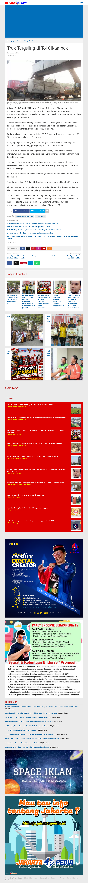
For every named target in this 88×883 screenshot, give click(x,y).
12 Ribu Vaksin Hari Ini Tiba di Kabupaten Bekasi (22, 743)
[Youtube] (43, 248)
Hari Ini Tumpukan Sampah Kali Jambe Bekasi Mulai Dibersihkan (65, 256)
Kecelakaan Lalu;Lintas (24, 216)
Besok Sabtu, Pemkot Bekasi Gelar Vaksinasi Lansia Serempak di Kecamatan (32, 739)
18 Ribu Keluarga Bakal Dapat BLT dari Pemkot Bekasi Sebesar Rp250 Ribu (31, 734)
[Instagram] (38, 248)
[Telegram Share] (30, 263)
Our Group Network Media (13, 880)
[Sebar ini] (9, 263)
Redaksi (54, 878)
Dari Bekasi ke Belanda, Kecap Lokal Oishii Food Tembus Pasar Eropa (13, 299)
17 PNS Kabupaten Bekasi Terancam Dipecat (20, 730)
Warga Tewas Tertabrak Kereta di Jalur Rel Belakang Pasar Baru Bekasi (32, 223)
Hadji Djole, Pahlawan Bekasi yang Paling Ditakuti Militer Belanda (21, 256)
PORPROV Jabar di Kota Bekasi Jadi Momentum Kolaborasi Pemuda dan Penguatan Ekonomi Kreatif (74, 301)
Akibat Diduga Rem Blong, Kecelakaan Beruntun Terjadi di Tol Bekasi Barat (34, 230)
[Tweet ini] (16, 263)
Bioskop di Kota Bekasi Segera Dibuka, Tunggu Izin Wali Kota (27, 747)
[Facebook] (22, 248)
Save (24, 263)
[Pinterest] (33, 248)
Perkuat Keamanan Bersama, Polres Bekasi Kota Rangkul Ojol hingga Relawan (58, 300)
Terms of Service (72, 878)
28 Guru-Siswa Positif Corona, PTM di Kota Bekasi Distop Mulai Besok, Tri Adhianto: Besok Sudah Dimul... (42, 707)
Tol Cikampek (40, 216)
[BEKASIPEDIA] (16, 3)
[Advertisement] (44, 21)
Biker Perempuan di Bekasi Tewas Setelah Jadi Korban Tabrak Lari (30, 233)
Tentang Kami (44, 878)
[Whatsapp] (37, 263)
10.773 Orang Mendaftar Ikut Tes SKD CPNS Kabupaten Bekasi (27, 726)
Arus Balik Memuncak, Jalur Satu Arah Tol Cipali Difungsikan (28, 227)
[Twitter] (28, 248)
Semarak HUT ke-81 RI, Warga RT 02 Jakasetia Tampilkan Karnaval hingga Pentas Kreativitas (43, 301)
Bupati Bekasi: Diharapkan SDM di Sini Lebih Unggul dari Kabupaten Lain (31, 713)
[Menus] (81, 2)
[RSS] (49, 248)
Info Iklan (62, 878)
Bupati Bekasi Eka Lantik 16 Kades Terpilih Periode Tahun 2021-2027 (29, 722)
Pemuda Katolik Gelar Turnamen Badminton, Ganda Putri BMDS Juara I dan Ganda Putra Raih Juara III (28, 301)
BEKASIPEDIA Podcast (31, 878)
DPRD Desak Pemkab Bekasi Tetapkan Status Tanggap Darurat (27, 717)
